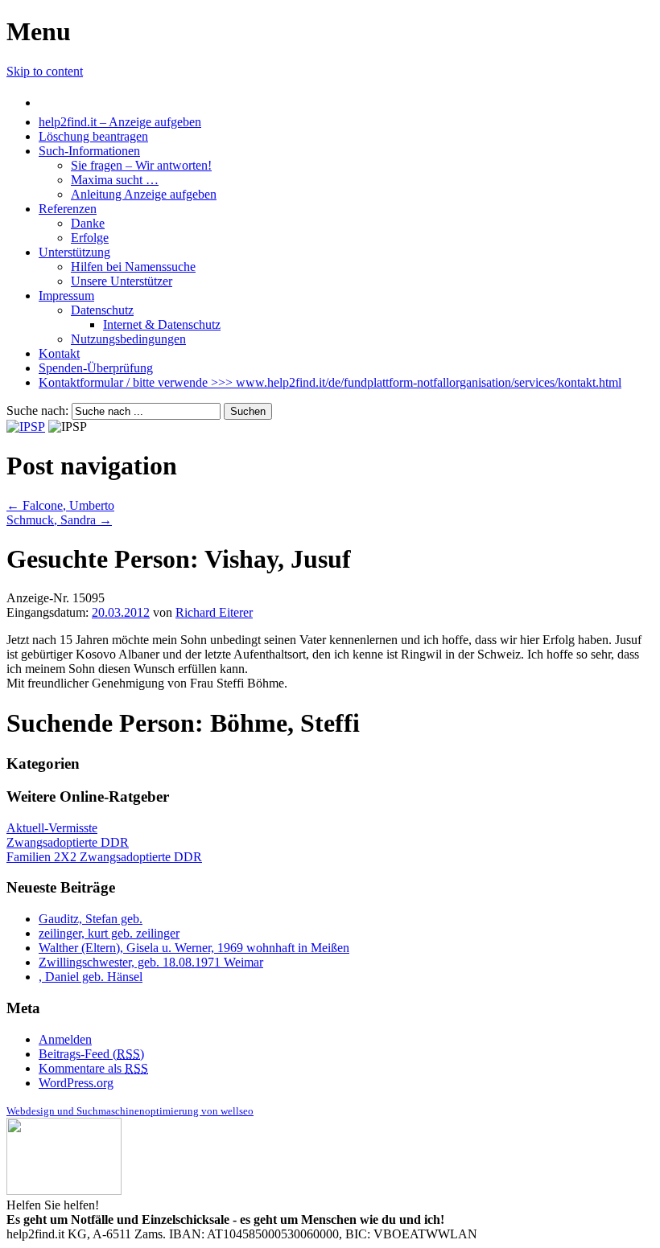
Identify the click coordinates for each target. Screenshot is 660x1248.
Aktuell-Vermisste (51, 828)
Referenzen (68, 209)
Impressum (66, 295)
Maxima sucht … (115, 180)
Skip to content (44, 71)
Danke (88, 223)
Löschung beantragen (93, 136)
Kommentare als (93, 1068)
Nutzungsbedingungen (128, 339)
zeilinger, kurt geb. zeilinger (109, 933)
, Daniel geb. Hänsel (90, 976)
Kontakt (59, 353)
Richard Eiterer (214, 612)
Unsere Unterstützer (121, 281)
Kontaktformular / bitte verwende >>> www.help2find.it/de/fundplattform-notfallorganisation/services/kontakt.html (330, 382)
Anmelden (65, 1039)
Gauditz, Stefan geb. (90, 919)
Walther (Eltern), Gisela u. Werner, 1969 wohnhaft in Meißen (194, 947)
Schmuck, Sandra (59, 520)
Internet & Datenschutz (162, 324)
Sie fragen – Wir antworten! (141, 165)
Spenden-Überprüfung (96, 368)
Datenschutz (102, 310)
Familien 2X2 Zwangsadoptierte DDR (104, 857)
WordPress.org (76, 1083)
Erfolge (90, 237)
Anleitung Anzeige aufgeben (144, 194)
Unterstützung (74, 252)
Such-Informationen (89, 151)
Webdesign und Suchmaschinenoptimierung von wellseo (130, 1111)
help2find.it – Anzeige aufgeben (120, 122)
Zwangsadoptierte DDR (67, 842)
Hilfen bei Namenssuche (133, 266)
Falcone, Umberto (60, 505)
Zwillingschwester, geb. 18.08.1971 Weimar (151, 962)
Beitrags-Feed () (91, 1054)
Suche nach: (37, 410)
